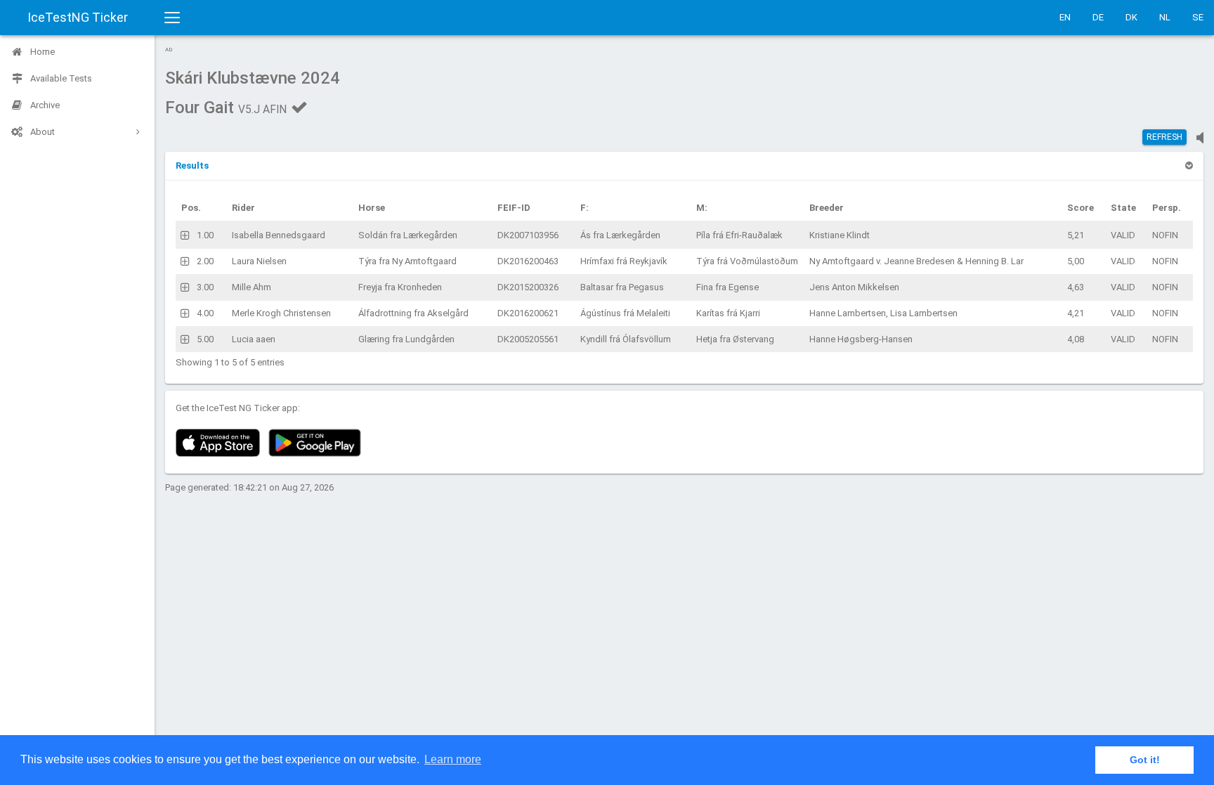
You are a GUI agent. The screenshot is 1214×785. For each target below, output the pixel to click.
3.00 (205, 287)
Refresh (1164, 137)
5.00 (205, 339)
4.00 (205, 313)
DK (1131, 17)
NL (1164, 17)
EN (1065, 17)
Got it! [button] (1145, 759)
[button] (192, 165)
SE (1197, 17)
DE (1098, 17)
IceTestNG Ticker (77, 17)
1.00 (205, 235)
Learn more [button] (452, 759)
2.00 (205, 261)
